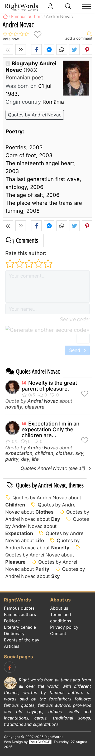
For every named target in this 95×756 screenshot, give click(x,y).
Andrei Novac (42, 401)
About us (59, 608)
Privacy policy (64, 627)
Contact (58, 633)
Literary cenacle (20, 627)
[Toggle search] (68, 6)
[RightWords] (5, 16)
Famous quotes (19, 608)
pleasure (35, 407)
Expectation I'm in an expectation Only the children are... (50, 429)
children (44, 453)
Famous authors (20, 614)
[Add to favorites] (37, 34)
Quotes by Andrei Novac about (47, 526)
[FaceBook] (10, 667)
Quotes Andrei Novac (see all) (54, 468)
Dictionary (14, 633)
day (25, 459)
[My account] (50, 6)
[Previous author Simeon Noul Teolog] (8, 49)
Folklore (12, 620)
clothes (64, 453)
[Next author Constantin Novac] (20, 49)
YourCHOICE (40, 742)
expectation (18, 453)
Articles (11, 646)
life (35, 459)
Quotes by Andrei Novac (34, 114)
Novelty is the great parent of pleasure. (49, 386)
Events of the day (21, 639)
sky (79, 453)
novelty (13, 407)
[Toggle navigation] (85, 6)
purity (11, 459)
